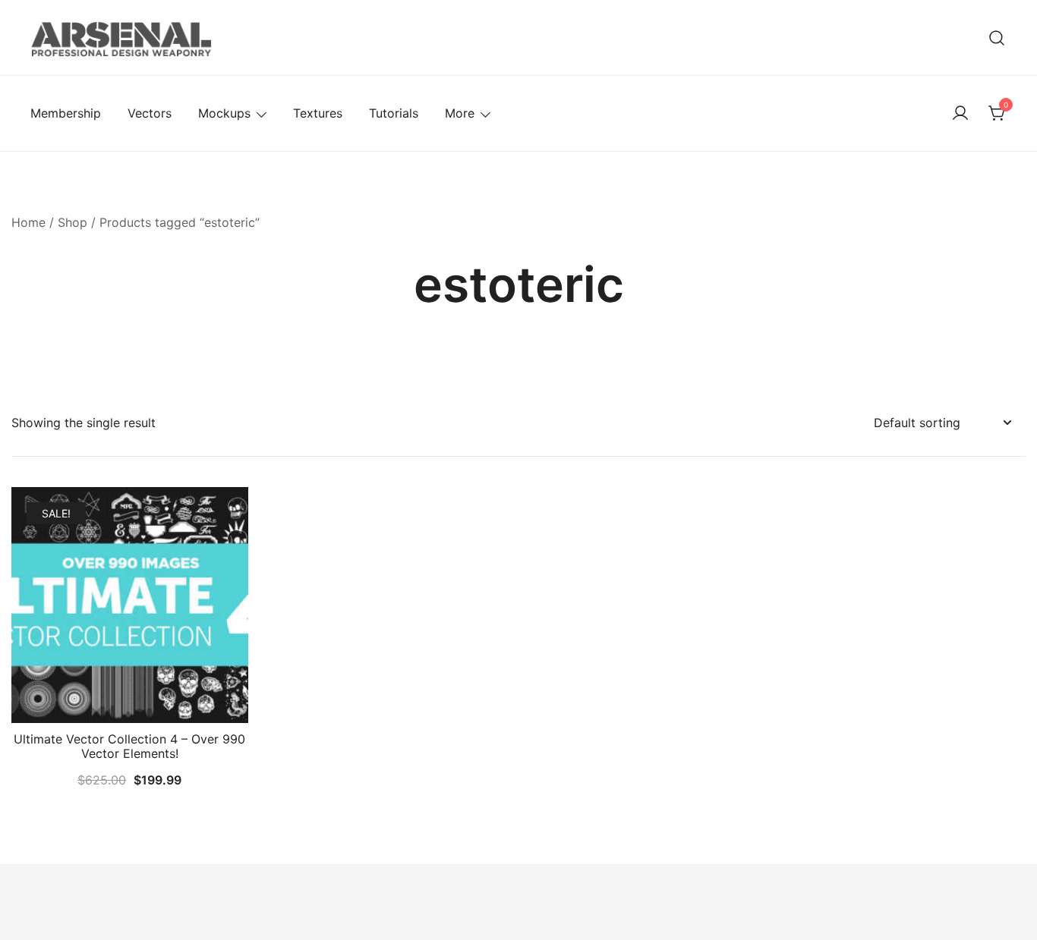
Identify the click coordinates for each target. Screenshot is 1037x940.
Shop (72, 222)
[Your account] (960, 114)
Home (28, 222)
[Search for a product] (997, 37)
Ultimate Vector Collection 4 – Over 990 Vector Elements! (129, 746)
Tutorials (393, 113)
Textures (317, 113)
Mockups (224, 113)
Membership (65, 113)
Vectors (150, 113)
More (459, 113)
